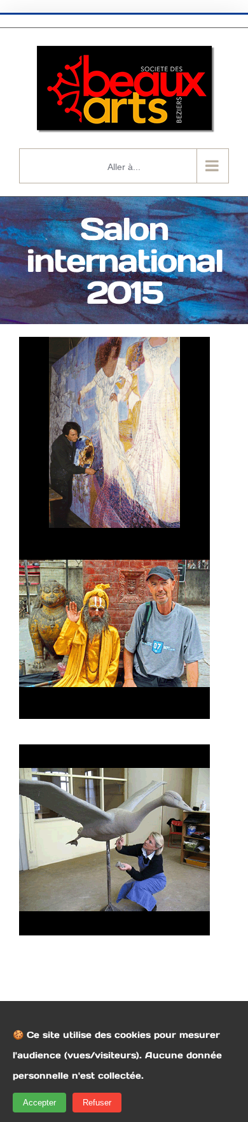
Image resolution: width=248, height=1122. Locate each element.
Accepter (39, 1102)
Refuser (97, 1102)
